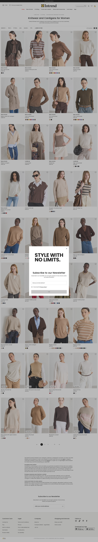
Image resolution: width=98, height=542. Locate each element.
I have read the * (40, 287)
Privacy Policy (43, 287)
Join (49, 292)
